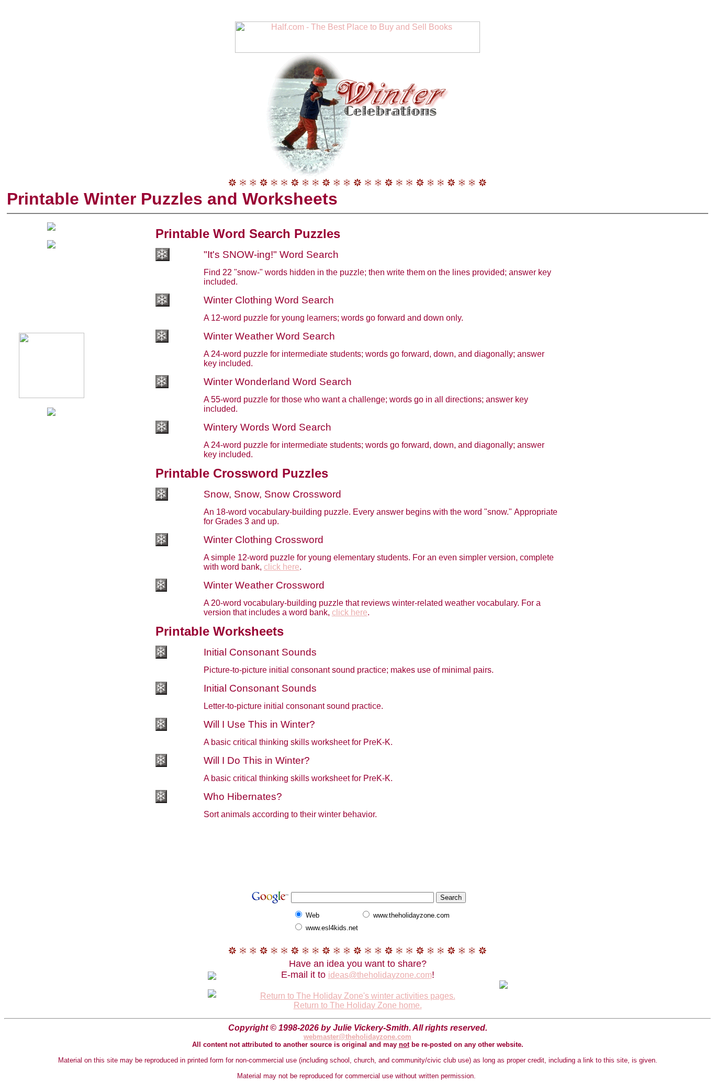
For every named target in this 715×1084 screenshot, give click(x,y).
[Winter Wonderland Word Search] (162, 385)
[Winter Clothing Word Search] (162, 303)
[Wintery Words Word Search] (162, 430)
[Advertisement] (357, 8)
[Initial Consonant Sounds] (161, 655)
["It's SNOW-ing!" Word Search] (162, 258)
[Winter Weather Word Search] (162, 339)
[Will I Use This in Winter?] (161, 728)
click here (281, 566)
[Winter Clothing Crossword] (161, 543)
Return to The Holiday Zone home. (358, 1005)
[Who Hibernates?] (161, 800)
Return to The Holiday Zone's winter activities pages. (357, 995)
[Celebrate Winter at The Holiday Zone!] (357, 112)
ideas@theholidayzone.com (380, 974)
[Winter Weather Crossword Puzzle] (161, 588)
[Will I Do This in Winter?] (161, 764)
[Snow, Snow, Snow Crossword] (161, 497)
